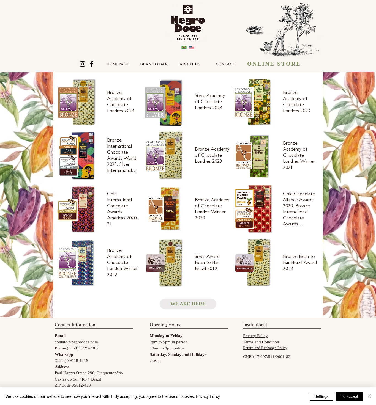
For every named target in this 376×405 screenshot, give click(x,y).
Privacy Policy (208, 396)
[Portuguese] (184, 47)
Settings (321, 396)
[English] (191, 47)
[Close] (369, 396)
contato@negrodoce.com (76, 342)
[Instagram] (82, 64)
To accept (349, 396)
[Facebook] (91, 64)
